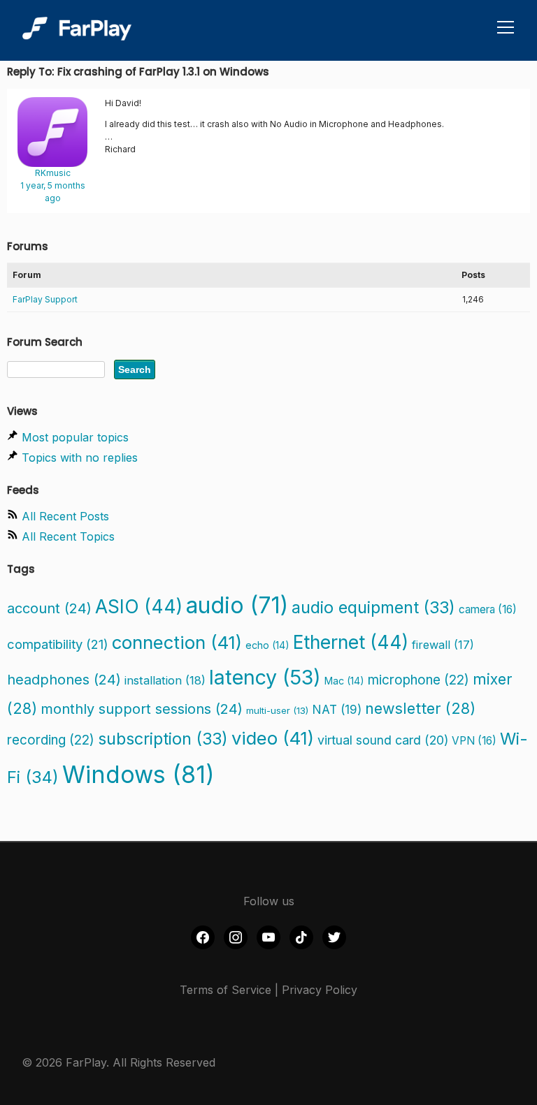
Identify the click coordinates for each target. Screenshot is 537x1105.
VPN (474, 740)
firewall (443, 645)
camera (488, 609)
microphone (418, 680)
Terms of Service (225, 990)
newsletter (420, 708)
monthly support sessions (142, 709)
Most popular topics (75, 437)
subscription (163, 739)
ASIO (138, 606)
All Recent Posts (65, 516)
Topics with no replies (80, 457)
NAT (336, 709)
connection (177, 642)
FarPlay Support (45, 299)
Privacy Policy (319, 990)
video (272, 738)
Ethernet (350, 642)
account (49, 608)
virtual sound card (382, 740)
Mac (344, 681)
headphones (64, 679)
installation (165, 680)
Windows (138, 775)
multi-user (277, 710)
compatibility (57, 644)
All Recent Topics (68, 536)
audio (237, 605)
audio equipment (373, 607)
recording (50, 740)
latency (265, 677)
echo (267, 645)
